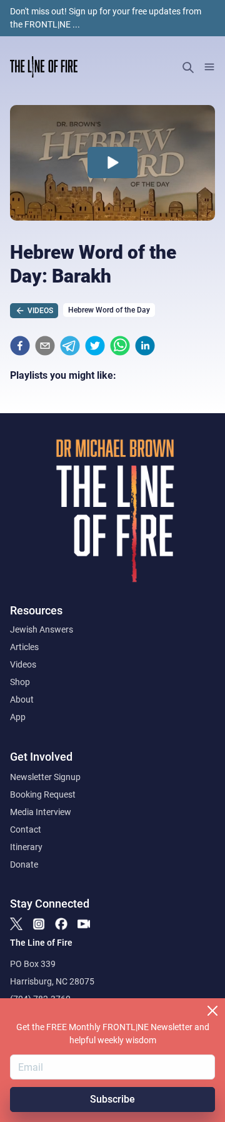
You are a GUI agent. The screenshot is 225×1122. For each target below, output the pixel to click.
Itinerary (26, 847)
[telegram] (70, 346)
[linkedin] (145, 346)
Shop (20, 682)
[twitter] (95, 346)
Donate (24, 864)
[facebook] (20, 346)
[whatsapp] (120, 346)
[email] (45, 346)
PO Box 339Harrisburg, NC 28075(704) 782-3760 (52, 981)
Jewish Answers (41, 629)
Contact (25, 829)
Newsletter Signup (45, 777)
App (18, 717)
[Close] (212, 1010)
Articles (24, 647)
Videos (23, 664)
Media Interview (40, 812)
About (22, 699)
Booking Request (43, 794)
